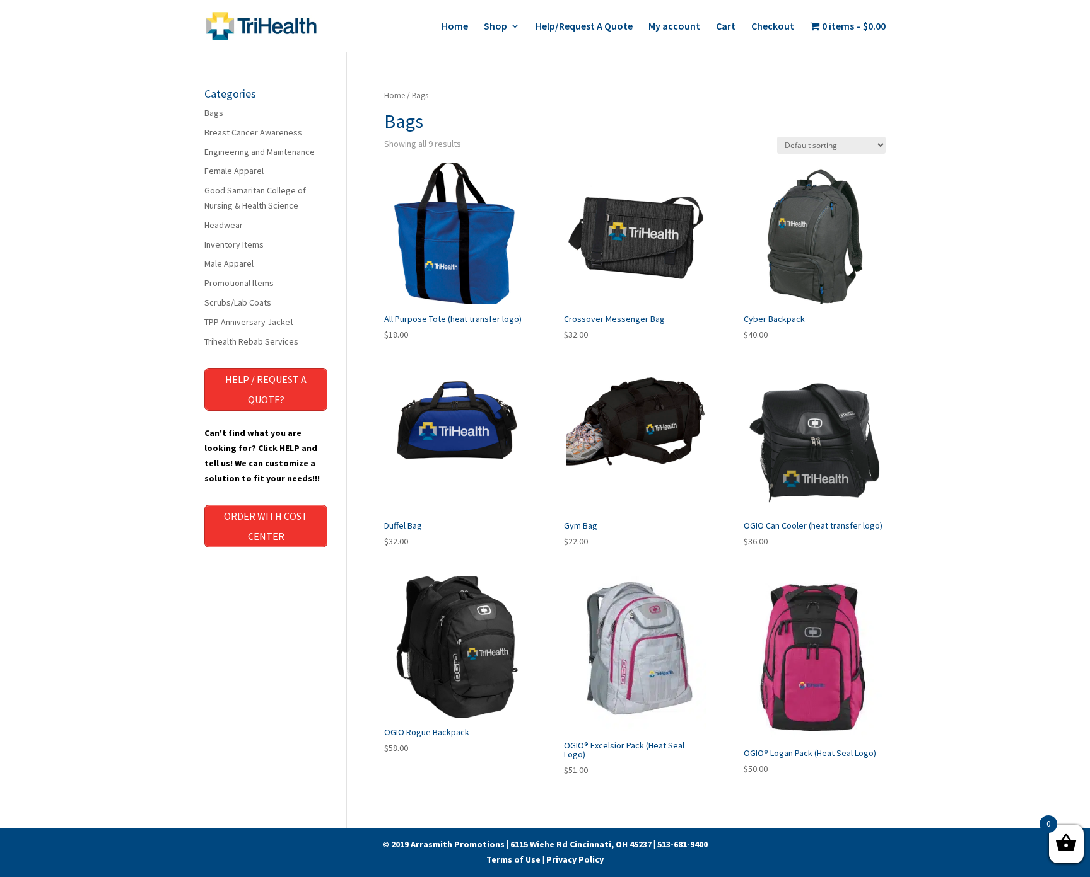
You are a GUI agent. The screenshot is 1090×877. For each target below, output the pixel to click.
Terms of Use (513, 859)
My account (674, 26)
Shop (495, 26)
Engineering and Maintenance (259, 152)
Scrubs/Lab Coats (237, 302)
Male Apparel (229, 263)
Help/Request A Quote (584, 26)
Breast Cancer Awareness (253, 132)
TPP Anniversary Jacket (248, 322)
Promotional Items (239, 283)
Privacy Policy (575, 859)
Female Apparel (234, 170)
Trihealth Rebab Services (251, 341)
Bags (213, 112)
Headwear (223, 225)
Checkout (772, 26)
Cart (725, 26)
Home (455, 26)
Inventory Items (234, 244)
